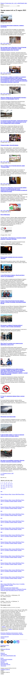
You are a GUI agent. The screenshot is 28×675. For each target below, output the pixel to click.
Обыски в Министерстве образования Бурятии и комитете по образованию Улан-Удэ (13, 98)
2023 (1, 511)
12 (8, 483)
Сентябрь (6, 501)
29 (1, 488)
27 (10, 486)
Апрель (13, 494)
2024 (1, 504)
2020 (1, 532)
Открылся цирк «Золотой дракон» (9, 145)
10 (4, 483)
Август (2, 501)
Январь (2, 494)
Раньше (8, 473)
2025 (1, 497)
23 (3, 486)
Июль (22, 494)
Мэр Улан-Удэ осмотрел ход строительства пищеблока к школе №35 (12, 344)
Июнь (19, 494)
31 (4, 488)
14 (11, 483)
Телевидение (8, 3)
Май (17, 494)
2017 (1, 553)
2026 (1, 491)
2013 (1, 581)
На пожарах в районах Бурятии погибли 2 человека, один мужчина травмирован (11, 326)
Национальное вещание (10, 589)
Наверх (2, 586)
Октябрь (11, 501)
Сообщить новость (5, 669)
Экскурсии (21, 590)
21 (11, 485)
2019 (1, 539)
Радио (2, 589)
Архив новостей (5, 636)
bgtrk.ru (4, 626)
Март (10, 494)
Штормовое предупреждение (8, 416)
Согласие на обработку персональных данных (12, 634)
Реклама (24, 589)
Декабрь (20, 501)
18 (6, 485)
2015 (1, 567)
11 (6, 483)
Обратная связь (4, 590)
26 (8, 486)
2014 (1, 574)
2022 (1, 518)
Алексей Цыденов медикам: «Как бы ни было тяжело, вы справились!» (12, 276)
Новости (3, 3)
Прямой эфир (19, 3)
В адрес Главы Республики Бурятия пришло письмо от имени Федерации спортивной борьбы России (13, 302)
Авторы (2, 638)
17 (4, 485)
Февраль (6, 494)
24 (4, 486)
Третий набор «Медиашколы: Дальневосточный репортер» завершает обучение (13, 238)
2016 (1, 560)
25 (6, 486)
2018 (1, 546)
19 (8, 485)
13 (10, 483)
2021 (1, 525)
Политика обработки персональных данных (11, 633)
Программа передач (13, 590)
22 (1, 486)
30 (3, 488)
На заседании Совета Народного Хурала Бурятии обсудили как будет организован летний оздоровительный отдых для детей (13, 49)
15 (1, 485)
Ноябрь (15, 501)
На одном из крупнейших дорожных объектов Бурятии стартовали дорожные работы (12, 461)
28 (11, 486)
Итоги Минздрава (5, 214)
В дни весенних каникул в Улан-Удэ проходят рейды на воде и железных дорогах (12, 435)
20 (10, 485)
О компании (19, 589)
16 (3, 485)
